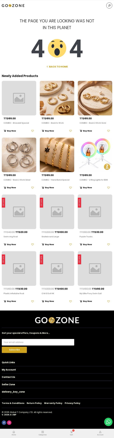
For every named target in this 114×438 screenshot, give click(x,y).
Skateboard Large (50, 236)
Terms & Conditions (13, 403)
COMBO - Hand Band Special (55, 179)
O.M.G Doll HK (48, 293)
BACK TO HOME (58, 66)
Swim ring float (11, 236)
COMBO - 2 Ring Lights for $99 (94, 179)
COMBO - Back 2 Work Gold (93, 123)
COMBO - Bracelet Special (16, 123)
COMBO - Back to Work (53, 123)
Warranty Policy (53, 403)
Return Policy (34, 403)
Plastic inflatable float (14, 293)
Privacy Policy (72, 403)
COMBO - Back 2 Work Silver (17, 179)
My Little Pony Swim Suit (91, 293)
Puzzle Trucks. (86, 236)
